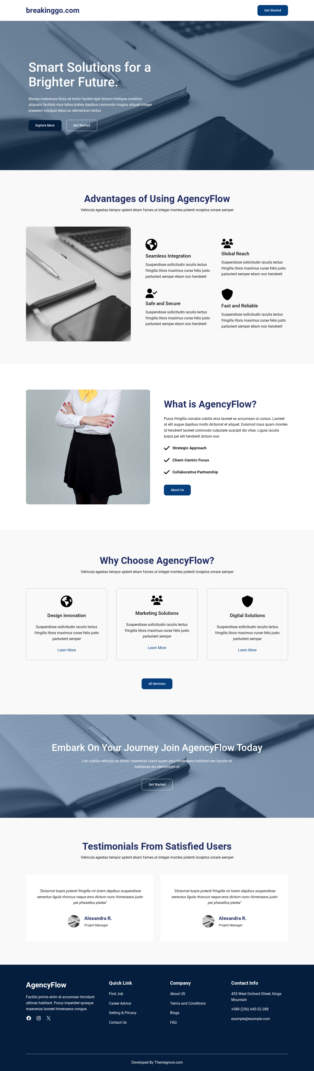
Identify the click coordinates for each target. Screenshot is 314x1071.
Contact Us (118, 1022)
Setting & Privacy (123, 1013)
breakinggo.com (53, 10)
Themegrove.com (168, 1062)
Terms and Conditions (188, 1003)
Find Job (116, 994)
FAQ (173, 1022)
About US (177, 994)
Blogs (174, 1013)
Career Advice (120, 1003)
